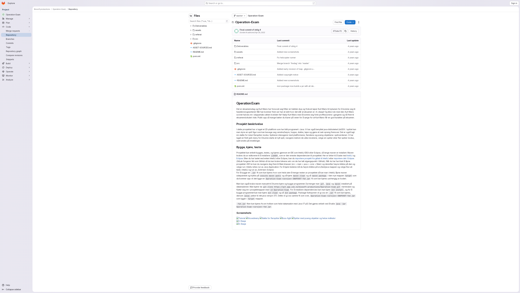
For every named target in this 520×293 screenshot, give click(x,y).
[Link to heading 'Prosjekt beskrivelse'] (264, 124)
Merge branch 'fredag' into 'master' (293, 63)
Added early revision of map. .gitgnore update (296, 69)
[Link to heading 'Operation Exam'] (261, 103)
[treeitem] (209, 26)
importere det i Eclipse (344, 158)
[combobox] (209, 21)
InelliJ (349, 155)
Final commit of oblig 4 (250, 30)
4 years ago (353, 46)
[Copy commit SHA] (345, 31)
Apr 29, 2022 (260, 32)
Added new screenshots (288, 52)
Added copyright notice (287, 75)
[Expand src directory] (190, 39)
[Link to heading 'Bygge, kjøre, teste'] (262, 147)
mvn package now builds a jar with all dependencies (296, 86)
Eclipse (239, 158)
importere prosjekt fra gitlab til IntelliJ (312, 158)
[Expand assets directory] (190, 30)
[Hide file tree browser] (191, 16)
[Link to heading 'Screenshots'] (252, 212)
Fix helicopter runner (286, 57)
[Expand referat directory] (190, 34)
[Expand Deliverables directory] (190, 26)
